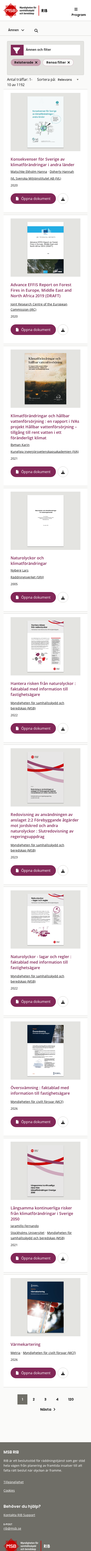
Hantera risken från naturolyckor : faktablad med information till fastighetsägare (43, 689)
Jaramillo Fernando (25, 1226)
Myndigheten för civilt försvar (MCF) (37, 1102)
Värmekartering (25, 1344)
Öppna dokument (36, 198)
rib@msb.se (12, 1528)
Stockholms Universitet (27, 1233)
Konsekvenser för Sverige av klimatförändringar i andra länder (42, 161)
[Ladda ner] (63, 198)
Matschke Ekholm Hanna (29, 171)
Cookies (9, 1490)
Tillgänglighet (14, 1482)
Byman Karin (20, 445)
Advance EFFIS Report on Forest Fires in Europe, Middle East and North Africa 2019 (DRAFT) (41, 290)
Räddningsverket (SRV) (27, 577)
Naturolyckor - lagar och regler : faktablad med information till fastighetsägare (41, 962)
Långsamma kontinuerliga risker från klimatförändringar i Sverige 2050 (42, 1213)
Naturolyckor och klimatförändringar (29, 560)
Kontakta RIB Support (19, 1515)
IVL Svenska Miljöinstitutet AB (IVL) (36, 178)
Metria (15, 1353)
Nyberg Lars (19, 570)
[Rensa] (69, 62)
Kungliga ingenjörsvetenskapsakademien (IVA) (45, 451)
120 (71, 1399)
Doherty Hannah (62, 171)
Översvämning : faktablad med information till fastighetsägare (40, 1090)
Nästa (46, 1409)
